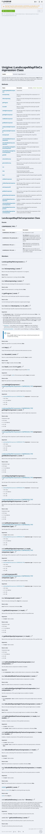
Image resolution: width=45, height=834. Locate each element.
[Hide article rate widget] (23, 832)
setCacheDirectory (6, 159)
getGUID (4, 155)
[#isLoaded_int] (17, 354)
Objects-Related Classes (20, 14)
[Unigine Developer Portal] (6, 2)
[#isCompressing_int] (21, 269)
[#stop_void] (10, 347)
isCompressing (5, 94)
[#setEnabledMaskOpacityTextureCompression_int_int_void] (11, 734)
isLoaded (4, 106)
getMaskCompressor (7, 191)
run (3, 167)
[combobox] (35, 2)
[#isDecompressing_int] (23, 281)
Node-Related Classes (10, 14)
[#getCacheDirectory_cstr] (28, 817)
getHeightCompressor (7, 114)
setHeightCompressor (7, 110)
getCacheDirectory (6, 163)
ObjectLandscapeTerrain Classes (32, 14)
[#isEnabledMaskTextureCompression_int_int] (38, 750)
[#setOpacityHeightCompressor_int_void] (3, 479)
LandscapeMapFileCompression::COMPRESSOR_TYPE (17, 386)
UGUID (4, 787)
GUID (28, 369)
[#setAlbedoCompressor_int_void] (3, 434)
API (4, 14)
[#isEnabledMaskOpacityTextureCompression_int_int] (3, 769)
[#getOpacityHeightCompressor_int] (28, 501)
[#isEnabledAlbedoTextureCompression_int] (36, 676)
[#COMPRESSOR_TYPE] (16, 226)
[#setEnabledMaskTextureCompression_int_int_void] (8, 718)
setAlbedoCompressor (7, 118)
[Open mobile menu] (42, 2)
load (3, 175)
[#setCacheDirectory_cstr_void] (34, 800)
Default (34, 87)
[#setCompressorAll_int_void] (15, 578)
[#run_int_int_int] (30, 306)
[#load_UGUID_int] (23, 367)
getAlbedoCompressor (7, 122)
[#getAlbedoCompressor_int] (23, 455)
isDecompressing (6, 98)
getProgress (5, 102)
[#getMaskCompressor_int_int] (26, 610)
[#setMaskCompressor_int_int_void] (15, 526)
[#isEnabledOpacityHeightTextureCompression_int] (41, 704)
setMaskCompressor (7, 179)
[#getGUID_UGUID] (18, 787)
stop (3, 171)
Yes (15, 831)
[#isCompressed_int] (21, 598)
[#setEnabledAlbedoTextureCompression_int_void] (12, 664)
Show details (39, 87)
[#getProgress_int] (18, 293)
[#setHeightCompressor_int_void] (3, 388)
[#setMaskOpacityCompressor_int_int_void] (15, 552)
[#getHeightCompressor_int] (23, 410)
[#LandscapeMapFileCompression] (26, 262)
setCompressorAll (6, 187)
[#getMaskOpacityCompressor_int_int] (32, 636)
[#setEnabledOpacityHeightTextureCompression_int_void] (12, 690)
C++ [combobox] (39, 11)
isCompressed (5, 134)
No (20, 831)
